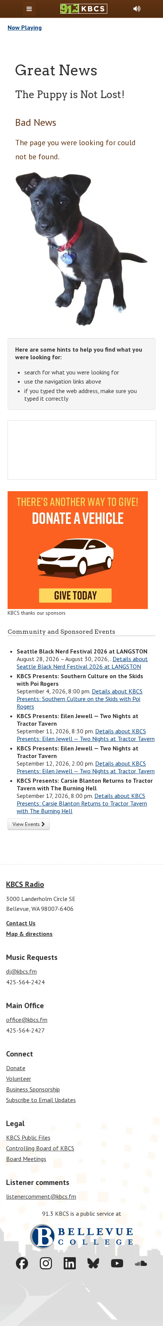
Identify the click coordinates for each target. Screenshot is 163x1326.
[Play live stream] (137, 9)
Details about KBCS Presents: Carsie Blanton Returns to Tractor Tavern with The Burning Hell (82, 803)
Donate (15, 1068)
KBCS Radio (25, 884)
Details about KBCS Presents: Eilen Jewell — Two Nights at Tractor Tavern (86, 734)
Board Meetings (26, 1159)
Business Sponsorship (33, 1089)
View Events (27, 824)
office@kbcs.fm (26, 1019)
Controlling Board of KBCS (40, 1148)
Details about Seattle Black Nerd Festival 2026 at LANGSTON (82, 662)
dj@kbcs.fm (21, 971)
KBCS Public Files (28, 1137)
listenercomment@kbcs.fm (41, 1196)
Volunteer (18, 1078)
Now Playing (25, 27)
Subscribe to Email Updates (41, 1100)
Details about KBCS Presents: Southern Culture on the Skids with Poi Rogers (80, 698)
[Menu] (29, 9)
